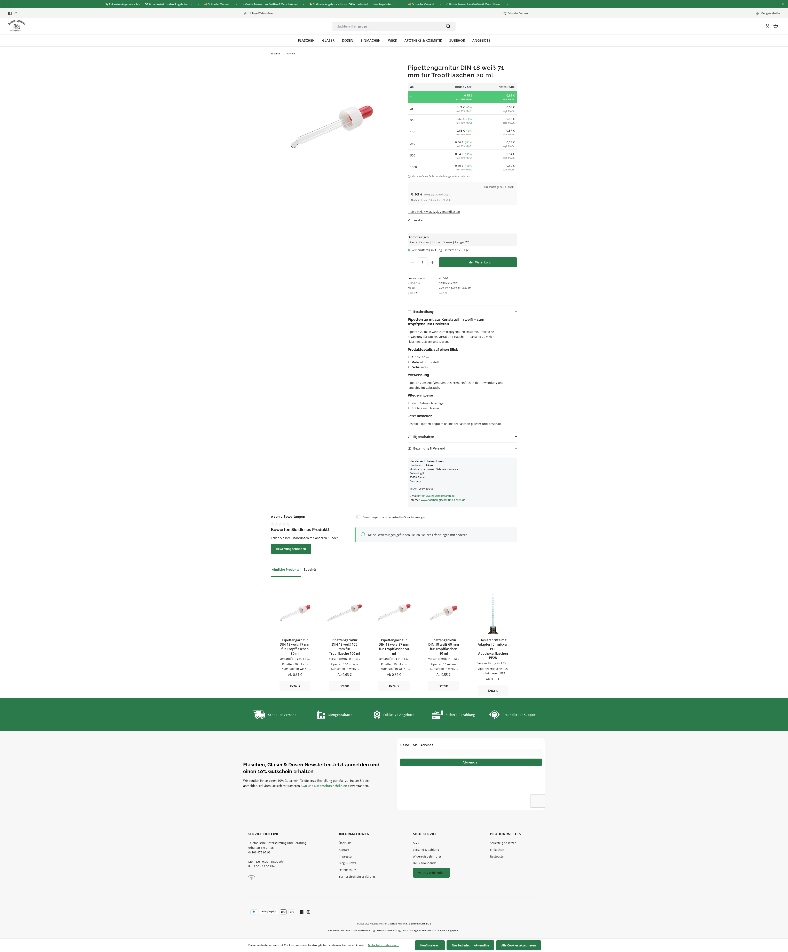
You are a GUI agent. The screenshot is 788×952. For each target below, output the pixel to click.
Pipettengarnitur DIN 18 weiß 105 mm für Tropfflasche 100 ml (344, 647)
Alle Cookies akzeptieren (518, 945)
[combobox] (386, 26)
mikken (419, 220)
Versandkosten (385, 930)
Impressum (346, 856)
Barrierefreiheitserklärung (357, 876)
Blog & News (347, 863)
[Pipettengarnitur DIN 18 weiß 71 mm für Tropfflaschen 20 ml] (331, 124)
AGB (304, 786)
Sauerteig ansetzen (503, 843)
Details (295, 686)
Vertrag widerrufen (431, 873)
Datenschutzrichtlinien (330, 786)
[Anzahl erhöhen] (432, 262)
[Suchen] (448, 26)
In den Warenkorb (478, 262)
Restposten (497, 856)
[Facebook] (10, 13)
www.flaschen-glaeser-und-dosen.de (443, 500)
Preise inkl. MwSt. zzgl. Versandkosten (434, 212)
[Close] (783, 4)
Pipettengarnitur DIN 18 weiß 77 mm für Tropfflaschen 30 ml (295, 647)
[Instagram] (15, 13)
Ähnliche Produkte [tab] (286, 569)
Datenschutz (347, 870)
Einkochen (497, 850)
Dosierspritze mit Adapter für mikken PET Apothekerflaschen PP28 (493, 649)
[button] (462, 311)
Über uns (345, 843)
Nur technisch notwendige (470, 945)
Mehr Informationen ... (383, 945)
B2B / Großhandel (425, 863)
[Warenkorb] (776, 26)
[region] (331, 124)
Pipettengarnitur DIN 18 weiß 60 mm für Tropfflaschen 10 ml (443, 647)
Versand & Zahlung (426, 850)
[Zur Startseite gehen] (16, 26)
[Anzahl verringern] (413, 262)
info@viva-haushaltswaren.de (436, 496)
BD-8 (428, 923)
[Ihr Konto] (767, 26)
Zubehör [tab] (310, 569)
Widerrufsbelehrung (427, 856)
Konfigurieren (430, 945)
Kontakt (344, 850)
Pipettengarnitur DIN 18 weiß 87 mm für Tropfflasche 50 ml (394, 647)
